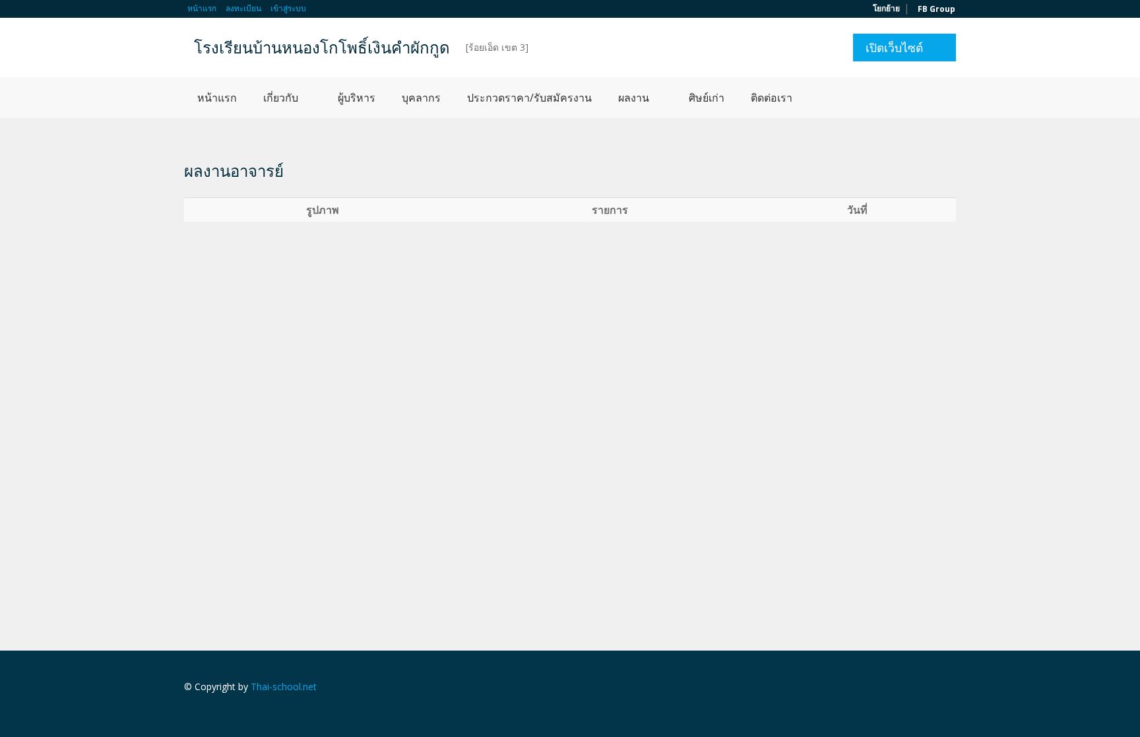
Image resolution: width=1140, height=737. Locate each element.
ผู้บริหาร (356, 97)
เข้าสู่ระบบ (288, 8)
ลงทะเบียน (243, 8)
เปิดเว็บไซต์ (894, 47)
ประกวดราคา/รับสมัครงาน (529, 97)
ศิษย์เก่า (706, 97)
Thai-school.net (284, 686)
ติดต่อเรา (771, 97)
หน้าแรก (201, 8)
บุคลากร (421, 97)
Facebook (952, 688)
